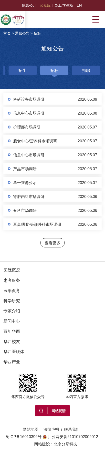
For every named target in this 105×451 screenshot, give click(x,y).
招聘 (86, 70)
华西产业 (11, 361)
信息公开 (29, 5)
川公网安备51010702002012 (73, 436)
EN (79, 5)
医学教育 (11, 290)
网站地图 (30, 429)
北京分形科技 (65, 444)
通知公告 (22, 33)
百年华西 (11, 331)
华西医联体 (13, 351)
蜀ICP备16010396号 (24, 436)
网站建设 (42, 444)
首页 (7, 33)
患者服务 (11, 280)
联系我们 (72, 429)
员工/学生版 (64, 5)
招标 (37, 33)
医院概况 (11, 270)
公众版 (45, 5)
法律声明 (51, 429)
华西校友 (11, 341)
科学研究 (11, 300)
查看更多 (52, 243)
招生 (22, 70)
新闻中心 (11, 321)
